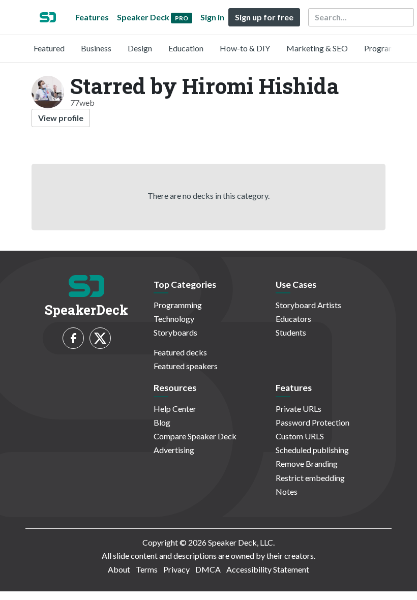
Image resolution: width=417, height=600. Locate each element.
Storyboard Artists (308, 305)
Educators (293, 318)
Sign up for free (264, 17)
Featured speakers (186, 366)
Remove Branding (307, 463)
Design (140, 48)
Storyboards (175, 332)
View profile (60, 118)
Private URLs (298, 408)
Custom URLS (300, 436)
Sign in (212, 17)
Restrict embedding (310, 478)
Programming (388, 48)
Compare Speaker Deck (195, 436)
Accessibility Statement (267, 569)
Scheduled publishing (312, 450)
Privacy (176, 569)
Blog (162, 422)
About (119, 569)
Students (291, 332)
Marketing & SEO (317, 48)
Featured (49, 48)
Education (185, 48)
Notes (286, 491)
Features (92, 17)
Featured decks (180, 352)
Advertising (174, 450)
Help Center (175, 408)
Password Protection (312, 422)
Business (96, 48)
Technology (174, 318)
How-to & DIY (245, 48)
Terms (147, 569)
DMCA (208, 569)
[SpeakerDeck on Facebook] (73, 338)
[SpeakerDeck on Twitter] (100, 338)
